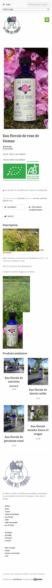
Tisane (7, 511)
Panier (7, 550)
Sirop (7, 509)
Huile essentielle (11, 522)
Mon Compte (10, 548)
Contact (8, 540)
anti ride (36, 198)
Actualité (8, 535)
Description (11, 207)
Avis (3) (10, 216)
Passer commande (12, 553)
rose (11, 201)
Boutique (8, 532)
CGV (6, 556)
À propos (8, 538)
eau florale (43, 198)
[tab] (14, 207)
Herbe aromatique (12, 514)
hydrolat (6, 201)
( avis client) (8, 149)
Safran (7, 506)
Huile (7, 520)
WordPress (17, 579)
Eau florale (21, 198)
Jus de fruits (9, 525)
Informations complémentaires (35, 208)
